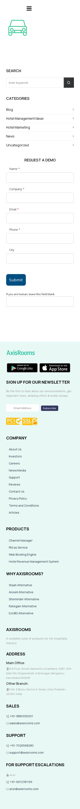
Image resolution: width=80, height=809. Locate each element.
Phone (14, 229)
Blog (9, 109)
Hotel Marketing (18, 127)
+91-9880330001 (21, 716)
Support (14, 477)
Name (14, 169)
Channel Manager (21, 540)
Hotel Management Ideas (25, 118)
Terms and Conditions (24, 505)
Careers (14, 463)
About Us (15, 449)
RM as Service (18, 547)
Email (14, 209)
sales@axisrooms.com (24, 723)
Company (16, 189)
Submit (16, 280)
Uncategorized (17, 145)
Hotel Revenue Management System (34, 561)
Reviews (14, 484)
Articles (14, 512)
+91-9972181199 (20, 782)
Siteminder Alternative (24, 599)
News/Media (17, 470)
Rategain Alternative (23, 606)
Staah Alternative (20, 585)
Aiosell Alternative (21, 592)
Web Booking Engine (22, 554)
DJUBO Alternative (21, 613)
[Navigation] (29, 8)
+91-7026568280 (21, 745)
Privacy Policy (18, 498)
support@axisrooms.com (26, 752)
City (11, 250)
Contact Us (16, 491)
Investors (15, 456)
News (10, 136)
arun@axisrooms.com (24, 789)
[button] (69, 82)
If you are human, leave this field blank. (30, 294)
